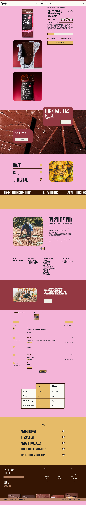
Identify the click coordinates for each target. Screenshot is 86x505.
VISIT (47, 3)
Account (45, 471)
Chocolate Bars (74, 474)
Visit (58, 474)
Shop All (49, 7)
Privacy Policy (65, 499)
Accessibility (74, 499)
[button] (51, 19)
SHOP (36, 3)
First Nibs (73, 472)
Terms (70, 499)
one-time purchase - (53, 38)
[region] (36, 317)
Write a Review (69, 322)
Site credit (80, 499)
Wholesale (59, 478)
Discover (42, 3)
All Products (73, 471)
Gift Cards (73, 481)
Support (45, 474)
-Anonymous (48, 118)
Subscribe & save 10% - (68, 38)
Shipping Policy (46, 476)
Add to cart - (60, 42)
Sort (64, 325)
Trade (59, 472)
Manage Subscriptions (47, 472)
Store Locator (60, 476)
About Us (48, 300)
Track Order (46, 478)
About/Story (60, 471)
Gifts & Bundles (74, 478)
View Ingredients (56, 22)
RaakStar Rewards (47, 481)
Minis (72, 476)
